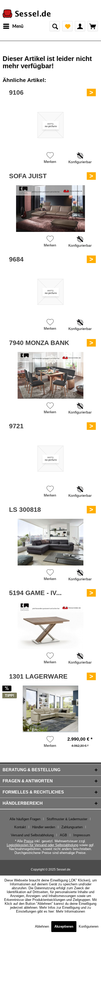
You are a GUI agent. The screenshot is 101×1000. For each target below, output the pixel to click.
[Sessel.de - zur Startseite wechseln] (27, 13)
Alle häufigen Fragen (25, 819)
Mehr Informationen (70, 911)
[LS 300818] (50, 542)
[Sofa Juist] (50, 208)
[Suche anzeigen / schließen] (54, 26)
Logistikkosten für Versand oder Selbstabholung (42, 845)
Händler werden (43, 827)
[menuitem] (13, 26)
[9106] (50, 125)
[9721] (50, 458)
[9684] (50, 291)
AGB (63, 835)
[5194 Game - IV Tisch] (50, 625)
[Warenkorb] (93, 26)
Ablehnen (42, 926)
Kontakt (20, 827)
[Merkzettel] (67, 26)
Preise (28, 841)
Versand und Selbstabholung (32, 835)
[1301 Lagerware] (50, 709)
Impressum (81, 835)
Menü (17, 26)
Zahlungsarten (72, 827)
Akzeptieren (63, 926)
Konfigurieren (88, 926)
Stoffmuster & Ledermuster (67, 819)
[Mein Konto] (80, 26)
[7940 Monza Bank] (50, 375)
